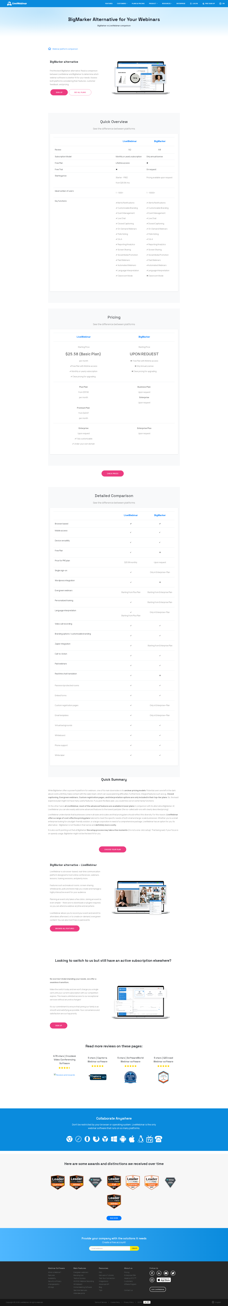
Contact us (128, 1290)
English (218, 1302)
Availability (52, 1278)
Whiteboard (78, 1284)
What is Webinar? (54, 1272)
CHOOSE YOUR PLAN (112, 849)
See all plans (80, 92)
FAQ (100, 1272)
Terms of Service (101, 1302)
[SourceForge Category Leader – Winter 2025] (114, 1201)
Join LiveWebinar (157, 1289)
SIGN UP (58, 1025)
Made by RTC (130, 1278)
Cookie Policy (115, 1302)
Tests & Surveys (79, 1278)
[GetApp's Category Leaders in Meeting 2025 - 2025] (170, 1182)
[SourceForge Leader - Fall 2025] (114, 1182)
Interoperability (53, 1284)
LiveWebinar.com (16, 4)
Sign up (59, 92)
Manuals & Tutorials (106, 1275)
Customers (128, 1281)
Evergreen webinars (81, 1272)
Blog (100, 1287)
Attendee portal (79, 1293)
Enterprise (180, 3)
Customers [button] (121, 3)
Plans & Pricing (138, 3)
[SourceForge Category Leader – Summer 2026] (58, 1182)
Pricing (126, 1272)
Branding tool (78, 1275)
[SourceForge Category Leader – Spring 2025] (152, 1182)
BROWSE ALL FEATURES (64, 928)
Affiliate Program (130, 1284)
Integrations (103, 1281)
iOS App (51, 1287)
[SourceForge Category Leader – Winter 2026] (76, 1182)
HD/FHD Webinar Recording (84, 1281)
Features (108, 3)
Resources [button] (166, 3)
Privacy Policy (129, 1302)
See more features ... (81, 1290)
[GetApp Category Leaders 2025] (95, 1182)
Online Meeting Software (83, 1287)
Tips (100, 1290)
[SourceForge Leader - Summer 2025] (133, 1182)
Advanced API (104, 1284)
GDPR (140, 1302)
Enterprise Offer (130, 1275)
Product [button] (153, 3)
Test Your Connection (107, 1278)
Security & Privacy (54, 1281)
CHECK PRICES (112, 473)
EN (223, 3)
